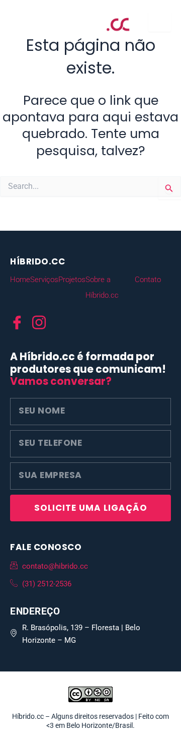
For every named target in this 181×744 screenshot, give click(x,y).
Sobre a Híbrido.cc (102, 287)
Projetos (71, 279)
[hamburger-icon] (159, 22)
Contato (148, 279)
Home (20, 279)
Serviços (44, 279)
